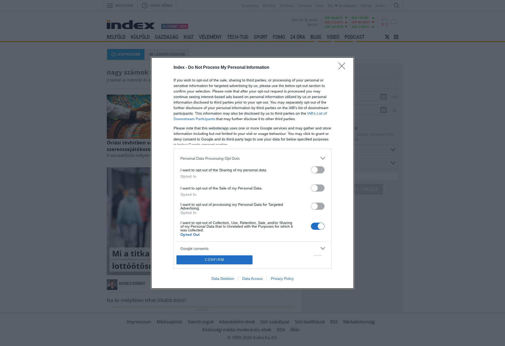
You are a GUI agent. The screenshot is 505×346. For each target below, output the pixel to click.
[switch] (318, 169)
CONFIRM (214, 260)
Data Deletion (222, 278)
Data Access (252, 278)
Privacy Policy (282, 278)
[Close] (344, 68)
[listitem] (252, 158)
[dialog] (252, 173)
